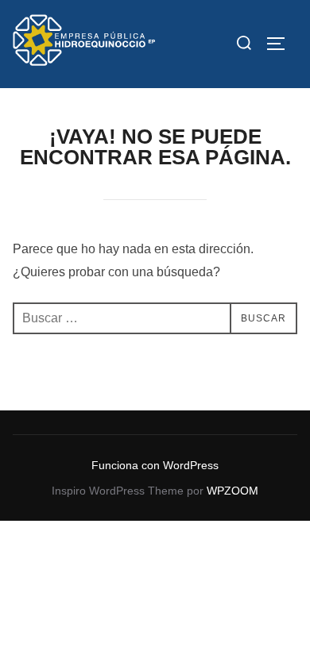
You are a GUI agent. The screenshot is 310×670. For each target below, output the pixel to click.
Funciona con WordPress (155, 465)
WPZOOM (232, 490)
